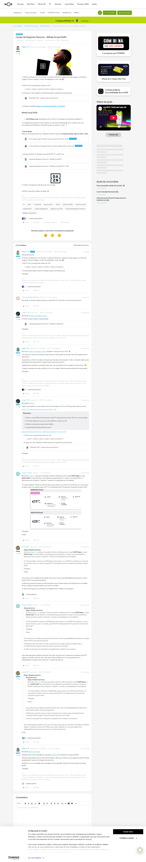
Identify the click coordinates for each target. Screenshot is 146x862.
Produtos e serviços (31, 26)
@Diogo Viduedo (34, 751)
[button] (109, 13)
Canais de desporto (41, 209)
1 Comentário (101, 188)
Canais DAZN (27, 209)
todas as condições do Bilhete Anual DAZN (50, 106)
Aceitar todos (128, 832)
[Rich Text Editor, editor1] (52, 816)
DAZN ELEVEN (68, 204)
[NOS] (8, 4)
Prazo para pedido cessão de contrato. (109, 185)
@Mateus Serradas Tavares (38, 316)
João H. (24, 348)
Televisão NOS (45, 26)
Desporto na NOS (57, 209)
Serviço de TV (48, 204)
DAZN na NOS (81, 204)
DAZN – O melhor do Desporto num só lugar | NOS (39, 409)
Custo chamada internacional (106, 192)
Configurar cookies (127, 838)
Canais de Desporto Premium (75, 209)
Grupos (42, 12)
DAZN (58, 204)
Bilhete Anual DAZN (29, 213)
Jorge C (24, 312)
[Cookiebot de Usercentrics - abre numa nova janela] (13, 857)
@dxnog (54, 755)
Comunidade (17, 26)
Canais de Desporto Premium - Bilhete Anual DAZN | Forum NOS (44, 431)
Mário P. (24, 47)
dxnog (24, 547)
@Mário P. (31, 476)
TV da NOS (37, 204)
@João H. (32, 403)
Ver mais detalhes (34, 858)
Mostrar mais (113, 135)
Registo (76, 12)
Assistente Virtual (54, 12)
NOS (29, 204)
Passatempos (66, 12)
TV (24, 204)
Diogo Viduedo (27, 473)
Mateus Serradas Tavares (30, 297)
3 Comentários (102, 203)
